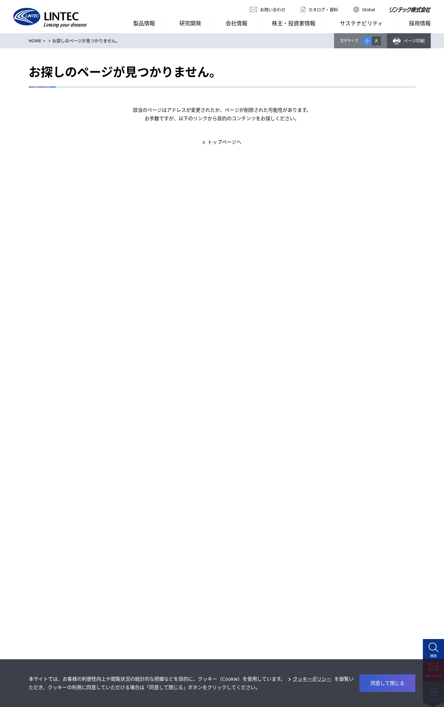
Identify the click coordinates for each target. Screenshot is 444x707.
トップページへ (224, 142)
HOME (35, 41)
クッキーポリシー (312, 679)
